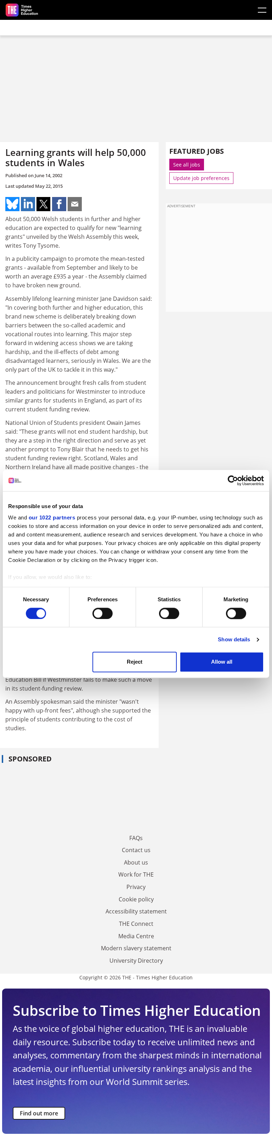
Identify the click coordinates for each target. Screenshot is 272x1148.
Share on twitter (43, 204)
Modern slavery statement (136, 948)
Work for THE (136, 874)
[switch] (102, 613)
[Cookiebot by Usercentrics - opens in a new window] (233, 480)
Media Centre (136, 936)
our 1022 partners (52, 517)
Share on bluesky (12, 204)
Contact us (136, 850)
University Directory (136, 960)
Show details (234, 639)
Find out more (39, 1113)
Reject (134, 662)
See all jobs (186, 164)
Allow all (221, 662)
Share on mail (75, 204)
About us (136, 862)
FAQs (136, 838)
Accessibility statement (136, 911)
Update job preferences (201, 178)
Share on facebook (59, 204)
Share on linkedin (28, 204)
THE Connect (136, 924)
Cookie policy (136, 899)
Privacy (136, 887)
